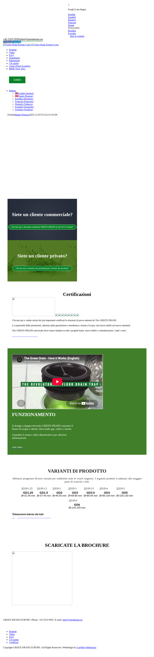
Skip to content (77, 36)
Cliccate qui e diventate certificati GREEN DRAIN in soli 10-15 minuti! (42, 227)
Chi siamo (14, 639)
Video (12, 634)
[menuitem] (13, 50)
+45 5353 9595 (11, 39)
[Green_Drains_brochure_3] (42, 604)
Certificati (13, 642)
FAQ (11, 637)
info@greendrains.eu (31, 39)
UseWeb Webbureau (86, 647)
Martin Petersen (22, 114)
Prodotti (13, 631)
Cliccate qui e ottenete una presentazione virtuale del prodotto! (42, 268)
